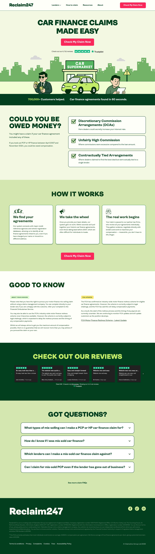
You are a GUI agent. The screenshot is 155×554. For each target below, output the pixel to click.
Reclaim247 (21, 5)
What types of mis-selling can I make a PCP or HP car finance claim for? (73, 428)
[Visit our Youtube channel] (144, 509)
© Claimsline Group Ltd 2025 (134, 544)
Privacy (28, 544)
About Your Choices (20, 297)
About (100, 5)
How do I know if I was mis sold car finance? (54, 441)
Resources (87, 5)
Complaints (37, 544)
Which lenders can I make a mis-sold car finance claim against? (68, 454)
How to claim (72, 5)
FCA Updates (87, 297)
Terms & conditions (16, 544)
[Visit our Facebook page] (130, 509)
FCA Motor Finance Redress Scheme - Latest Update (104, 321)
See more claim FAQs (77, 483)
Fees (53, 544)
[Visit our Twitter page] (137, 509)
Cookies (47, 544)
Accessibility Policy (64, 544)
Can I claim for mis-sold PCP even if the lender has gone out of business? (74, 467)
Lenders (55, 5)
